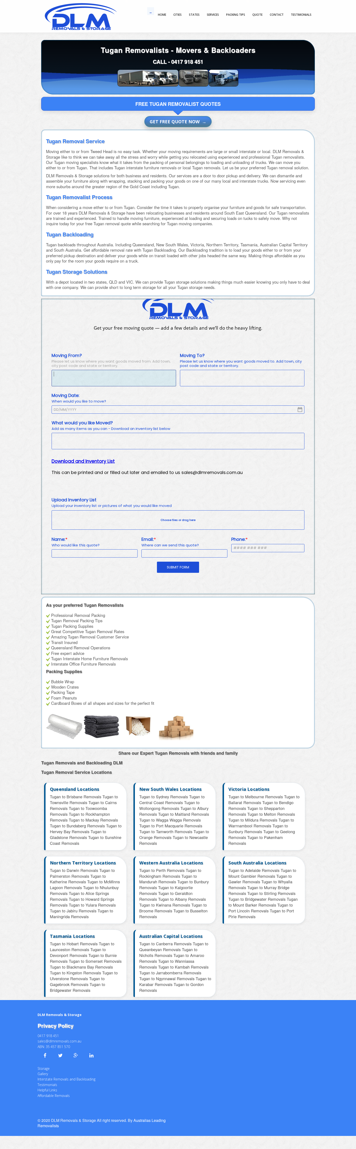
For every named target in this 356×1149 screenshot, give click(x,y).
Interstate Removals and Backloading (66, 1073)
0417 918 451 (187, 61)
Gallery (43, 1068)
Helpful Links (47, 1084)
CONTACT (277, 15)
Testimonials (47, 1079)
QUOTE (257, 15)
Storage (44, 1062)
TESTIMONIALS (301, 15)
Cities (177, 15)
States (194, 15)
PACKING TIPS (235, 15)
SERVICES (213, 15)
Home (162, 15)
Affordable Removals (54, 1089)
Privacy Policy (55, 1020)
